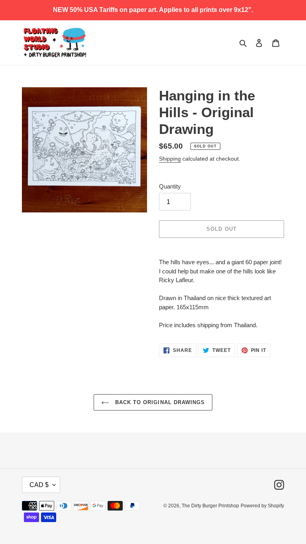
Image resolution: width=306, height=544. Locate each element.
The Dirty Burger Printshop (210, 506)
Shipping (170, 158)
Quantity (170, 186)
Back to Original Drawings (159, 402)
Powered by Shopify (262, 506)
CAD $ (39, 484)
